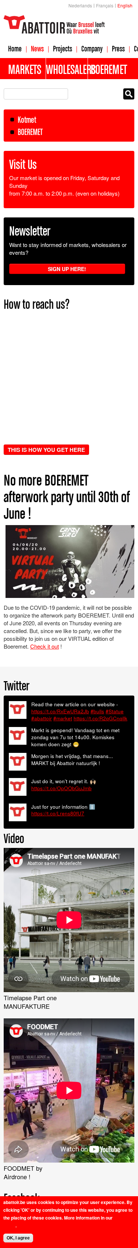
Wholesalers (67, 69)
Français (104, 5)
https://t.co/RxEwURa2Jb (60, 711)
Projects (62, 48)
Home (15, 48)
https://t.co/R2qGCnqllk (100, 718)
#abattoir (41, 718)
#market (62, 718)
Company (92, 48)
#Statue (115, 711)
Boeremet (109, 69)
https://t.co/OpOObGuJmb (61, 788)
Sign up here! (67, 269)
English (124, 5)
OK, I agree (18, 1238)
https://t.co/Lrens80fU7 (57, 813)
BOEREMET (30, 131)
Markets (24, 69)
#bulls (97, 711)
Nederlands (80, 5)
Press (118, 48)
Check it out (44, 646)
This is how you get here (46, 450)
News (37, 48)
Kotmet (27, 119)
